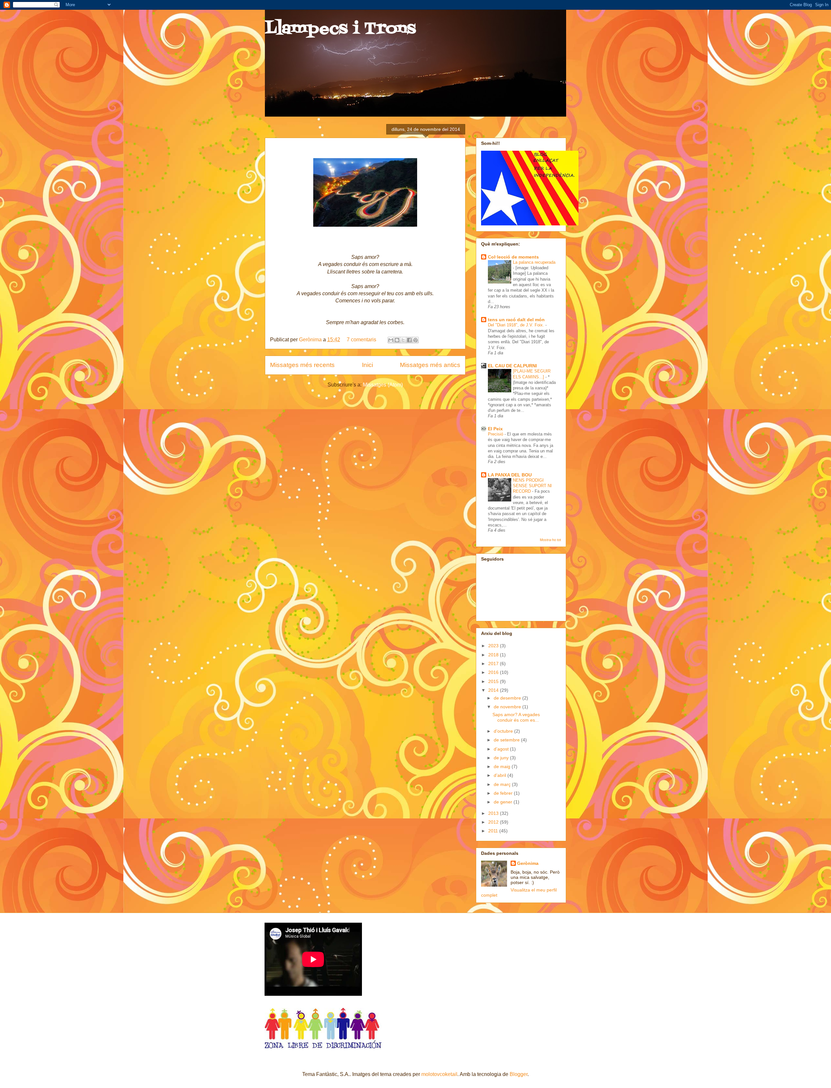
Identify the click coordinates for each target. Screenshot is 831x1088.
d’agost (502, 749)
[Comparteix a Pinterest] (415, 340)
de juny (502, 757)
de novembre (508, 706)
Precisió (496, 434)
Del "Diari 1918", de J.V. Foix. (516, 325)
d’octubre (504, 731)
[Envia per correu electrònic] (391, 340)
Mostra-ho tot (550, 540)
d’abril (500, 775)
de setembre (507, 739)
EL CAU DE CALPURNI (512, 365)
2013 (494, 813)
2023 (494, 645)
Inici (367, 364)
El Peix (495, 428)
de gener (504, 801)
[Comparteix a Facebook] (409, 340)
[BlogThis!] (397, 340)
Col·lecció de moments (513, 256)
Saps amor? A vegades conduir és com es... (516, 717)
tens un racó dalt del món (516, 319)
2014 (494, 690)
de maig (503, 766)
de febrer (504, 793)
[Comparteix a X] (403, 340)
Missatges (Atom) (383, 384)
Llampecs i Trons (340, 29)
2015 (494, 681)
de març (503, 784)
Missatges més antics (430, 364)
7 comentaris (361, 339)
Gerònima (311, 339)
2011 (493, 830)
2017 (494, 663)
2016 (494, 672)
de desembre (508, 698)
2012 (494, 822)
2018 (494, 654)
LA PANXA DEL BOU (510, 474)
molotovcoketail (439, 1074)
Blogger (518, 1074)
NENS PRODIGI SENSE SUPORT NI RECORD (532, 486)
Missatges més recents (302, 364)
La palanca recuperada (534, 262)
